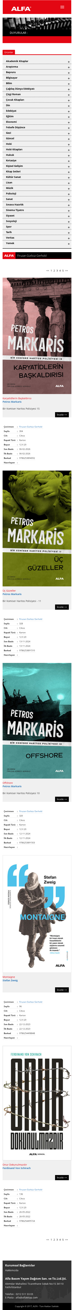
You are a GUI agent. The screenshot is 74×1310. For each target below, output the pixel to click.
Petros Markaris (12, 401)
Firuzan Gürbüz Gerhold (31, 426)
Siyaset (10, 215)
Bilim (9, 83)
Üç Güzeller (9, 590)
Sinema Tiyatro (15, 210)
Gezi (8, 132)
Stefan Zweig (10, 980)
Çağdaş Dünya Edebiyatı (20, 88)
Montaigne (9, 977)
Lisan (9, 182)
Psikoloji (11, 193)
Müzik (9, 188)
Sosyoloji (11, 221)
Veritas (10, 237)
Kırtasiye (11, 160)
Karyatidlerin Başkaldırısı (17, 398)
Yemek (10, 243)
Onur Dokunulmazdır (15, 1164)
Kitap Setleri (13, 171)
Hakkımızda (11, 1270)
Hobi (9, 143)
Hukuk (10, 155)
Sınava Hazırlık (15, 204)
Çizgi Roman (13, 94)
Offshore (8, 782)
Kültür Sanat (13, 177)
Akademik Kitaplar (17, 61)
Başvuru (11, 72)
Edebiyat (11, 110)
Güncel (10, 138)
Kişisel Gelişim (14, 166)
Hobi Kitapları (14, 149)
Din (8, 105)
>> (66, 270)
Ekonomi (11, 121)
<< (47, 270)
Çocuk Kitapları (15, 99)
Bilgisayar (11, 77)
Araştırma (12, 66)
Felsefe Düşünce (15, 127)
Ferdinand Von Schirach (17, 1168)
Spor (9, 226)
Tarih (9, 232)
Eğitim (10, 116)
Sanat (9, 199)
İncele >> (62, 414)
